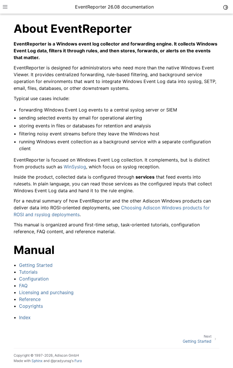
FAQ (23, 285)
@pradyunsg (61, 361)
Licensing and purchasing (46, 292)
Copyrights (31, 306)
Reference (30, 299)
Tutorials (28, 272)
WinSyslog (75, 166)
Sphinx (37, 361)
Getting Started (36, 265)
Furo (78, 361)
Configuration (34, 279)
